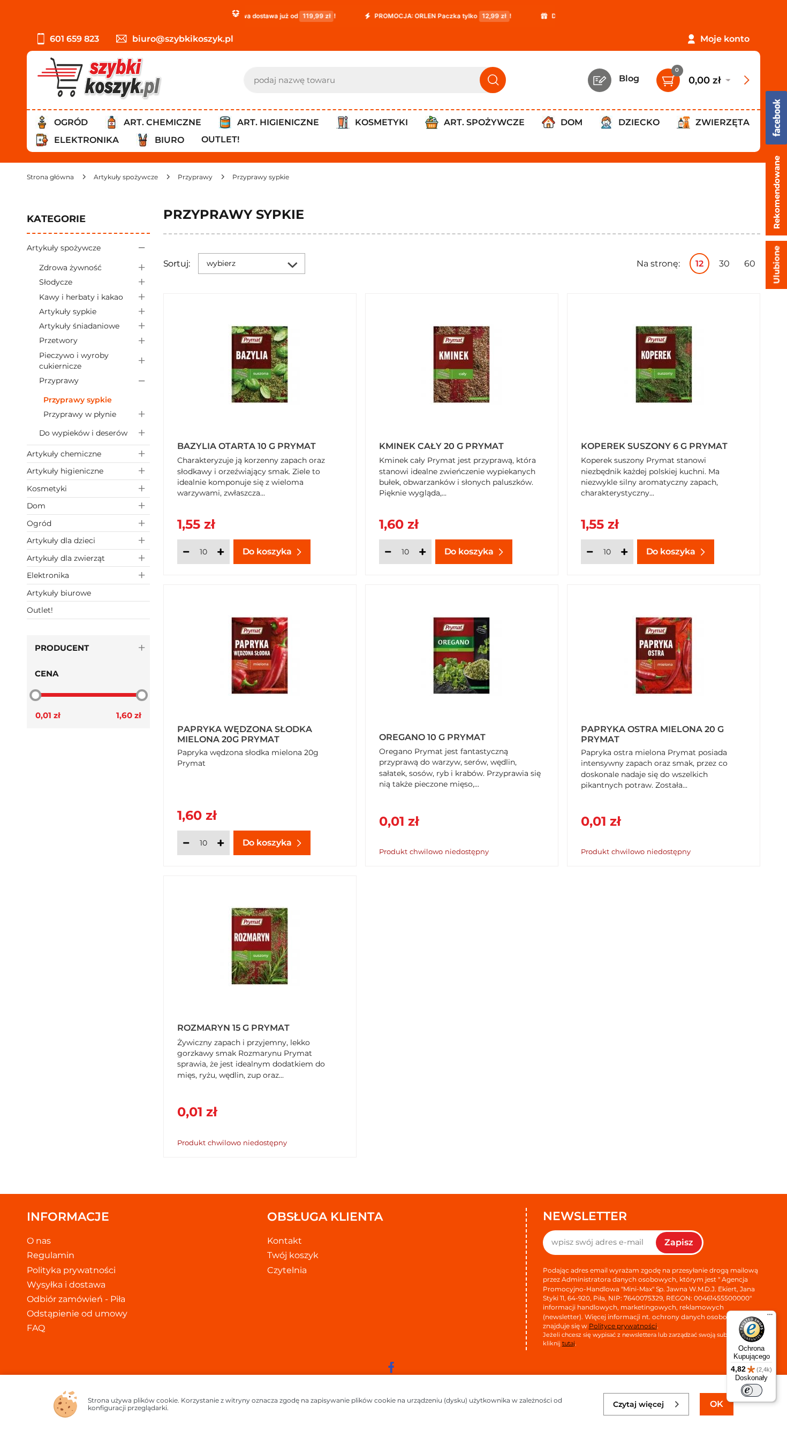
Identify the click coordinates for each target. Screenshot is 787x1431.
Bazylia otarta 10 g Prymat (246, 446)
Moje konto (725, 39)
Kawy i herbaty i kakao (81, 297)
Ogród (39, 523)
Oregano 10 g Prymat (432, 737)
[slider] (35, 695)
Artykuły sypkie (67, 311)
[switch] (751, 1390)
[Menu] (769, 1317)
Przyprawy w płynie (79, 414)
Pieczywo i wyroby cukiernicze (74, 361)
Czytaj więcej (638, 1404)
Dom (36, 506)
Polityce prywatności (623, 1326)
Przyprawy (59, 380)
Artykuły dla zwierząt (66, 558)
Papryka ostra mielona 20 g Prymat (652, 733)
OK (716, 1404)
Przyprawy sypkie (77, 400)
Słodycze (55, 282)
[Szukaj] (493, 80)
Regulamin (50, 1255)
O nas (39, 1241)
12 (699, 263)
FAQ (36, 1328)
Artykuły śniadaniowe (79, 326)
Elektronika (48, 575)
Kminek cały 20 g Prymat (441, 446)
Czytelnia (287, 1270)
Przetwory (58, 340)
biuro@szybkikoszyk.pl (182, 39)
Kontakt (284, 1241)
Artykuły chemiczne (64, 454)
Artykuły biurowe (59, 593)
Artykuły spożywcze (64, 248)
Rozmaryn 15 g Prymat (233, 1028)
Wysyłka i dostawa (66, 1285)
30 (724, 263)
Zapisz (678, 1242)
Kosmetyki (47, 488)
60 (749, 263)
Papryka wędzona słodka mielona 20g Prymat (244, 733)
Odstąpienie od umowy (77, 1313)
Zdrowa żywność (70, 267)
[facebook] (391, 1367)
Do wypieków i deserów (83, 433)
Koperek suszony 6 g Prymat (654, 446)
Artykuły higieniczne (65, 471)
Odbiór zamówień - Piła (76, 1299)
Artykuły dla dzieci (61, 540)
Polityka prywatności (71, 1270)
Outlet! (220, 139)
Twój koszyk (293, 1255)
